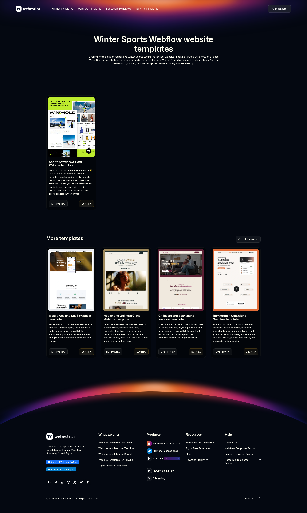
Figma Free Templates (198, 448)
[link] (49, 482)
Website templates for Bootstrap (116, 454)
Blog (188, 454)
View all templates (248, 239)
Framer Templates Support (240, 454)
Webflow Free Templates (200, 442)
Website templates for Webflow (116, 448)
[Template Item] (71, 127)
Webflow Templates (89, 8)
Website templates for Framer (115, 442)
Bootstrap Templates (118, 8)
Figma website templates (112, 465)
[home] (28, 9)
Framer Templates (62, 8)
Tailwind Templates (146, 8)
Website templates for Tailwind (115, 459)
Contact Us (231, 442)
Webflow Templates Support (241, 448)
